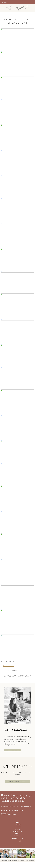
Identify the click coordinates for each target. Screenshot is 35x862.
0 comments (8, 666)
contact (17, 833)
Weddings (17, 824)
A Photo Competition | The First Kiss (20, 675)
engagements (12, 661)
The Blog (17, 836)
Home (17, 820)
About (17, 822)
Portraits (17, 827)
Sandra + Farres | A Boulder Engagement (16, 676)
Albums (17, 829)
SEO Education (17, 831)
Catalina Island (17, 838)
